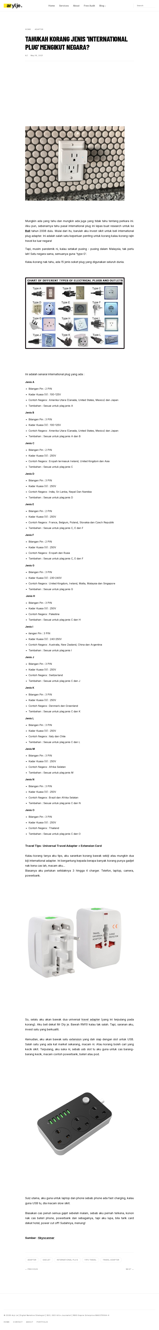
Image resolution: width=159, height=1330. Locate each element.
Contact (18, 1322)
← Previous (31, 1269)
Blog (101, 5)
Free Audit (89, 5)
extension (75, 1039)
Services (64, 5)
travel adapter (90, 1019)
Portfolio (42, 1322)
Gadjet (46, 1260)
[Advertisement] (79, 88)
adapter (32, 1260)
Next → (130, 1269)
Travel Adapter (111, 1260)
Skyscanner (46, 1238)
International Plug (67, 1260)
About (76, 5)
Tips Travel (90, 1260)
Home (51, 5)
